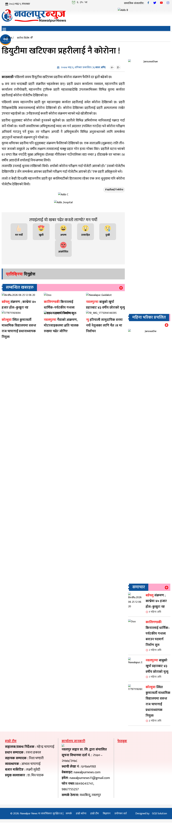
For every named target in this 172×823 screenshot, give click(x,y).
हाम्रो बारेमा (81, 813)
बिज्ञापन (107, 813)
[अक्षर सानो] (112, 67)
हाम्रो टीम (94, 813)
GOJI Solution (159, 813)
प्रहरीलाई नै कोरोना (115, 190)
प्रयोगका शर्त (121, 813)
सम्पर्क (69, 813)
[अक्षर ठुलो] (118, 67)
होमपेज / (9, 38)
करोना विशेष (23, 38)
